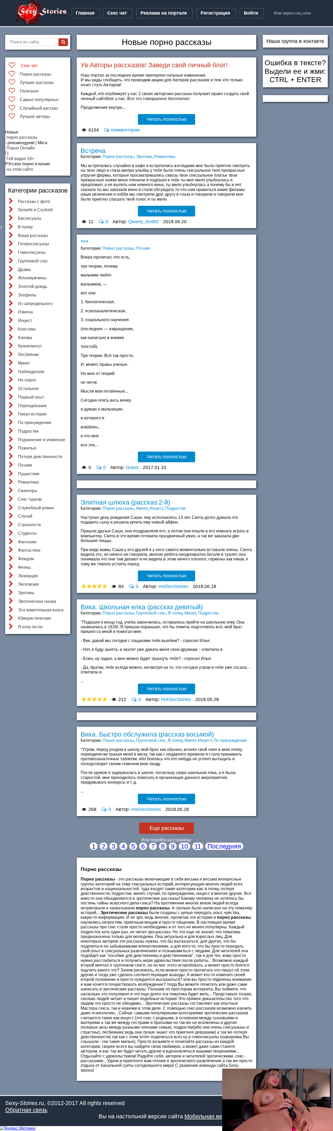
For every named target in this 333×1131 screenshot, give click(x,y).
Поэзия (25, 465)
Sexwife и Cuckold (35, 210)
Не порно (27, 380)
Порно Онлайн (21, 148)
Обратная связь (26, 1110)
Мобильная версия (209, 1116)
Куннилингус (30, 346)
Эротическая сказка (37, 601)
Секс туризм (30, 499)
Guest (132, 467)
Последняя (224, 846)
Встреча (93, 150)
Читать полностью (167, 119)
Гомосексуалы (32, 252)
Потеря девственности (40, 456)
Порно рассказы (35, 74)
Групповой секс (33, 261)
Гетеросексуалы (33, 244)
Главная (85, 13)
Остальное (28, 388)
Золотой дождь (32, 286)
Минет (24, 363)
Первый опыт (31, 397)
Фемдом (26, 559)
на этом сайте (20, 169)
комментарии (125, 130)
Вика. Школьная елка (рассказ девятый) (142, 607)
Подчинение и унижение (41, 440)
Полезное (29, 91)
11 (197, 846)
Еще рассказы (167, 828)
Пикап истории (32, 414)
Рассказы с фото (34, 201)
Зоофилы (27, 295)
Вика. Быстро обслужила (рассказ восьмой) (147, 734)
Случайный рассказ (39, 108)
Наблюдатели (31, 371)
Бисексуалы (29, 218)
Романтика (28, 482)
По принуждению (34, 422)
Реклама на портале (163, 13)
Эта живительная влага (40, 610)
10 (184, 846)
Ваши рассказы (33, 235)
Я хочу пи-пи (30, 627)
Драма (24, 269)
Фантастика (29, 550)
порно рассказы (22, 137)
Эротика (26, 593)
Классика (27, 329)
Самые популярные (39, 99)
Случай (25, 516)
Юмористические (34, 618)
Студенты (27, 533)
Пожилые (27, 448)
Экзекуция (28, 576)
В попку (25, 227)
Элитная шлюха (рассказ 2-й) (125, 502)
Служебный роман (36, 508)
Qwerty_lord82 (143, 221)
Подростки (28, 431)
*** (84, 242)
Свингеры (27, 490)
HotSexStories (173, 586)
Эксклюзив (28, 584)
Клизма (25, 337)
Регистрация (215, 13)
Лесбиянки (28, 354)
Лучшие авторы (35, 116)
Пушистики (28, 474)
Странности (29, 524)
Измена (25, 312)
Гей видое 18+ (20, 158)
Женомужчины (32, 278)
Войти (251, 13)
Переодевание (32, 406)
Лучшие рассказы (37, 82)
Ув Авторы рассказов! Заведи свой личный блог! (154, 65)
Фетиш (24, 567)
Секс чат (117, 13)
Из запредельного (35, 303)
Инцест (25, 320)
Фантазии (27, 542)
